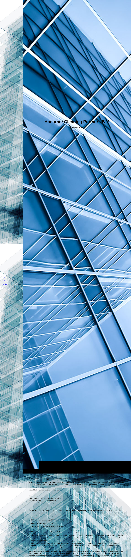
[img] (77, 236)
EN (3, 274)
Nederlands (5, 277)
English (4, 281)
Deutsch (4, 284)
